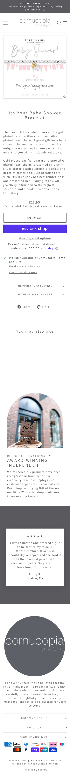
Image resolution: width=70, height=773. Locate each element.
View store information (23, 272)
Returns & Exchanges (35, 294)
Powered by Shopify (35, 769)
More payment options (35, 238)
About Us (34, 727)
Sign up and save (34, 737)
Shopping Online (34, 718)
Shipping (28, 206)
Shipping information (35, 286)
